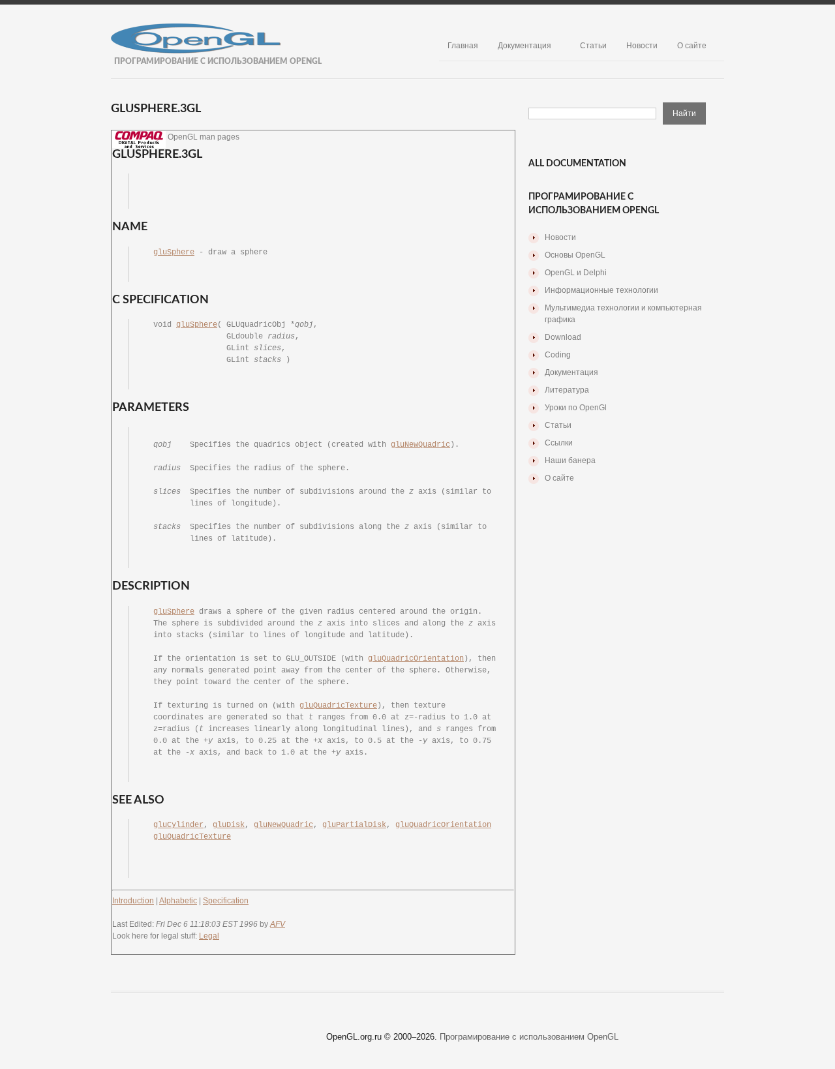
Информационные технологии (601, 290)
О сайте (691, 45)
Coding (558, 354)
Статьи (593, 45)
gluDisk (229, 825)
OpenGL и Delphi (576, 272)
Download (563, 337)
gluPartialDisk (354, 825)
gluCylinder (178, 825)
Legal (209, 936)
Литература (567, 390)
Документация (524, 45)
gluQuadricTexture (338, 705)
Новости (642, 45)
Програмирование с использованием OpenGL (529, 1037)
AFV (277, 924)
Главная (463, 45)
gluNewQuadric (420, 444)
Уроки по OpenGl (576, 407)
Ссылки (559, 442)
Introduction (133, 900)
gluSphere (173, 252)
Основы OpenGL (575, 255)
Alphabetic (178, 900)
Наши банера (570, 460)
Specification (226, 900)
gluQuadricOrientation (416, 658)
